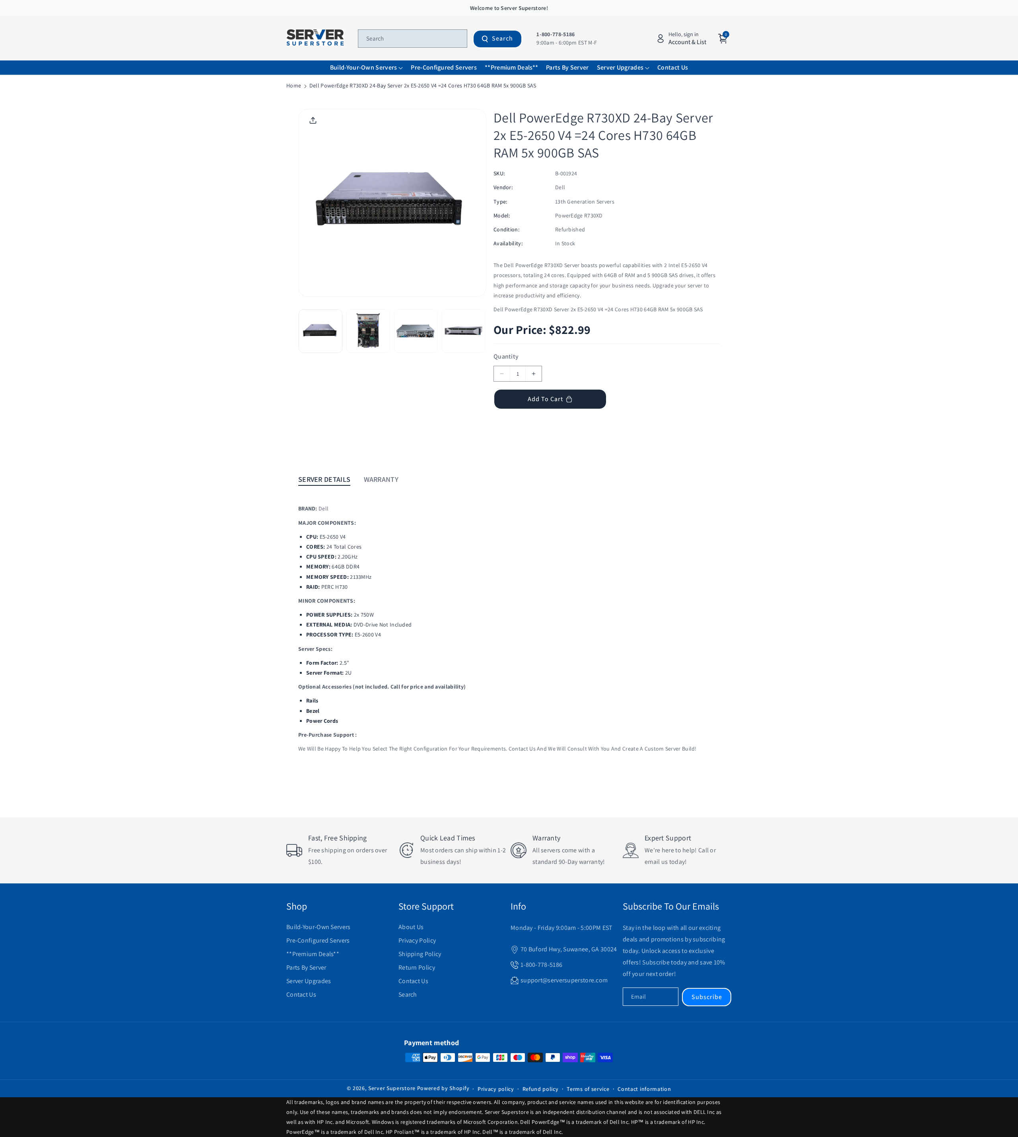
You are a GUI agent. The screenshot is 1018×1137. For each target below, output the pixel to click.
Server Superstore (392, 1088)
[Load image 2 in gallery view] (368, 331)
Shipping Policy (419, 954)
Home (293, 85)
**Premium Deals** (312, 954)
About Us (411, 927)
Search (502, 38)
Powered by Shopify (443, 1088)
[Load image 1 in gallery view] (320, 331)
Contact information (644, 1088)
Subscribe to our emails (671, 906)
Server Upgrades (308, 981)
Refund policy (541, 1088)
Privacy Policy (417, 940)
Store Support (426, 906)
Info (518, 906)
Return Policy (416, 967)
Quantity (506, 356)
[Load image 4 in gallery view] (464, 331)
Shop (296, 906)
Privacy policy (496, 1088)
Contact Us (301, 994)
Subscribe (707, 997)
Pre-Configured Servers (318, 940)
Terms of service (588, 1088)
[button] (366, 68)
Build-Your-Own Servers (318, 927)
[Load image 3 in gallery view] (416, 331)
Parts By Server (306, 967)
